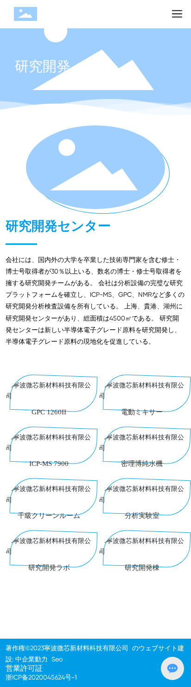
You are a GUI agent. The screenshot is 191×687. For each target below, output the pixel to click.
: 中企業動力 (30, 659)
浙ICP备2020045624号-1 (41, 677)
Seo (57, 659)
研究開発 (42, 66)
